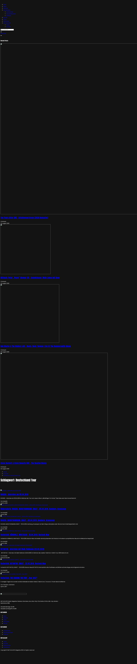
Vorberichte (9, 12)
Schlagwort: (11, 475)
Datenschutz (7, 645)
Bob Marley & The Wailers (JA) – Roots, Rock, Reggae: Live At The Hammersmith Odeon (36, 346)
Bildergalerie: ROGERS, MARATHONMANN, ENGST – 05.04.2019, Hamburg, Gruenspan (33, 508)
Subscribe (3, 33)
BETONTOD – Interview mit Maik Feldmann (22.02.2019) (22, 549)
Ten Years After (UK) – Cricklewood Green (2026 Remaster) (24, 217)
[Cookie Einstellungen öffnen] (11, 662)
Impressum (6, 647)
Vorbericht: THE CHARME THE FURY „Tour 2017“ (19, 577)
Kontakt (8, 26)
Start (4, 4)
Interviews (6, 21)
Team (8, 25)
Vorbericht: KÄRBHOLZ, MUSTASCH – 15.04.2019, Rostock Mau (25, 534)
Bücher (5, 17)
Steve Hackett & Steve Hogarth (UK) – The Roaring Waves (24, 463)
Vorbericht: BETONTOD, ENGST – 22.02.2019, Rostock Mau (23, 563)
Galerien (8, 15)
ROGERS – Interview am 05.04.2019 (14, 494)
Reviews (5, 8)
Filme (4, 19)
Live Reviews (6, 10)
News (4, 6)
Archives (5, 473)
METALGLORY (7, 23)
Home (5, 472)
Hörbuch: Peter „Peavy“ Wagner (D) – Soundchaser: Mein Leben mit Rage (30, 277)
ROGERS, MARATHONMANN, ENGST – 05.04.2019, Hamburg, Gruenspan (28, 520)
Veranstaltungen (11, 14)
